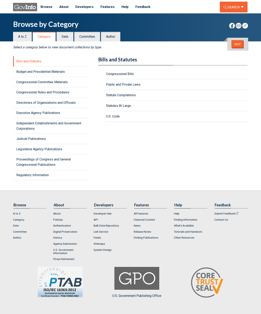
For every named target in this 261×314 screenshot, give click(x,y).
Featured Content (144, 219)
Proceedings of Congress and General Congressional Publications (43, 162)
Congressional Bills (120, 74)
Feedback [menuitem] (142, 7)
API (96, 219)
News (137, 225)
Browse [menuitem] (46, 7)
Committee (87, 37)
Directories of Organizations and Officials (46, 103)
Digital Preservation (65, 231)
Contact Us (221, 219)
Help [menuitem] (125, 7)
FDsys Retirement (63, 259)
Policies (58, 219)
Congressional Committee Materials (42, 82)
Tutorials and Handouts (188, 231)
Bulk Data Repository (106, 225)
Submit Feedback (224, 213)
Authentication (62, 225)
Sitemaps (99, 243)
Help (237, 44)
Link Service (101, 231)
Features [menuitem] (108, 7)
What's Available (184, 225)
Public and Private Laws (123, 84)
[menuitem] (30, 213)
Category (44, 37)
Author (110, 37)
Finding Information (185, 219)
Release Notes (142, 231)
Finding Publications (146, 237)
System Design (103, 249)
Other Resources (184, 237)
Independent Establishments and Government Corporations (48, 125)
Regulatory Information (32, 175)
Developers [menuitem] (84, 7)
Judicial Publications (31, 139)
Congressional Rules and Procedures (42, 92)
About (57, 213)
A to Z (22, 37)
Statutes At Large (118, 106)
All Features (141, 213)
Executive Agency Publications (38, 113)
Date (65, 37)
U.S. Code (113, 116)
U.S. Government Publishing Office (136, 296)
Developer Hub (103, 213)
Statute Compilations (121, 95)
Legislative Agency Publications (39, 149)
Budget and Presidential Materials (40, 72)
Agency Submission (65, 243)
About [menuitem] (64, 7)
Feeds (97, 237)
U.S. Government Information (63, 251)
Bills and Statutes (28, 61)
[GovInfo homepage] (25, 7)
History (57, 237)
